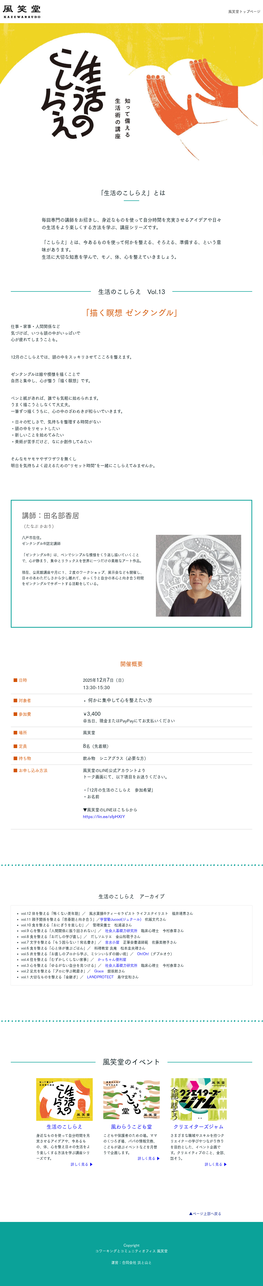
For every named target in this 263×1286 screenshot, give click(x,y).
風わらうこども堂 (131, 1126)
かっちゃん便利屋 (112, 959)
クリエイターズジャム (198, 1126)
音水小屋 (112, 942)
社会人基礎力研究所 (121, 931)
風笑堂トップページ (244, 11)
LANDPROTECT (100, 977)
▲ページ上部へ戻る (205, 1214)
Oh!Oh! (143, 954)
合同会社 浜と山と (137, 1262)
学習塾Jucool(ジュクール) (120, 919)
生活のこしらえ (64, 1126)
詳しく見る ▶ (82, 1164)
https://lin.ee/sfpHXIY (104, 816)
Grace (99, 971)
